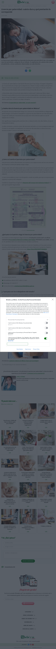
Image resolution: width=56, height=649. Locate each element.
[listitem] (28, 319)
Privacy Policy (36, 349)
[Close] (53, 300)
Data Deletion (20, 349)
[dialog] (28, 324)
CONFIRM (17, 344)
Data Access (28, 349)
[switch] (46, 323)
